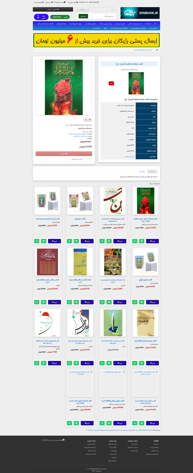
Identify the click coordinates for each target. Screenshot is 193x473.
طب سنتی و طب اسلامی (135, 23)
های (101, 430)
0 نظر (80, 159)
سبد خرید (41, 17)
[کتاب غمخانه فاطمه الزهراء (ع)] (64, 87)
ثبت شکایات (154, 450)
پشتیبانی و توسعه (101, 468)
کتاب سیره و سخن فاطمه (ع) (145, 341)
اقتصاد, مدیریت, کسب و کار (45, 23)
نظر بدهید (75, 159)
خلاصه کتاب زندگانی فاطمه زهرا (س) (80, 281)
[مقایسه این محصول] (134, 241)
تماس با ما (135, 443)
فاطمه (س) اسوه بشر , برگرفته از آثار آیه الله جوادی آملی (113, 341)
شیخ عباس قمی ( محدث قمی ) (77, 133)
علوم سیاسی (153, 28)
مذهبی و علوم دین (90, 23)
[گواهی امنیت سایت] (53, 440)
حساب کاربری (92, 443)
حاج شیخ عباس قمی (129, 430)
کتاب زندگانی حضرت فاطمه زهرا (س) (47, 281)
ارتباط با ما (148, 23)
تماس (60, 17)
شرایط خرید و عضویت (152, 453)
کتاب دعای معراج (145, 280)
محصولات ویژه (112, 460)
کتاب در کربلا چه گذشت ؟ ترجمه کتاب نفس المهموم (112, 220)
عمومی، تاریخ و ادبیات (75, 23)
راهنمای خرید (154, 447)
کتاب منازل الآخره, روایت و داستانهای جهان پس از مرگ (113, 280)
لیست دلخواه (92, 450)
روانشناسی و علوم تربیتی (138, 28)
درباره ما (155, 443)
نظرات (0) (142, 171)
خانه (155, 23)
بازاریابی (114, 457)
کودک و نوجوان (61, 23)
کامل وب (89, 468)
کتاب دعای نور (80, 219)
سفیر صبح (85, 131)
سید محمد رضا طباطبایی (80, 136)
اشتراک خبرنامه (91, 453)
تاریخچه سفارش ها (90, 447)
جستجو (82, 9)
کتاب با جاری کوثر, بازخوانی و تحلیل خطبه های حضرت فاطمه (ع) (80, 341)
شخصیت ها (113, 447)
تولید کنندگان (112, 443)
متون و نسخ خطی (120, 23)
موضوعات (114, 450)
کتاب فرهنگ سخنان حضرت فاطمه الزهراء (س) (145, 220)
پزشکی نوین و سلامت (105, 23)
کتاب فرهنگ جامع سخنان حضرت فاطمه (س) (80, 402)
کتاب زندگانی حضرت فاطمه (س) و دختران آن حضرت (145, 402)
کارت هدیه (113, 453)
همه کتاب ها (96, 28)
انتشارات (89, 430)
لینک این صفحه (129, 156)
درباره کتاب (152, 171)
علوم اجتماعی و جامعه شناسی (119, 28)
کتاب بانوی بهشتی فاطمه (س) (113, 401)
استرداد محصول (133, 447)
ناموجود (63, 153)
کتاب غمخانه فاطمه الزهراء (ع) (143, 49)
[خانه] (157, 49)
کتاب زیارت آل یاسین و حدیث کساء (47, 218)
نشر (93, 430)
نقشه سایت (134, 450)
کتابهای (97, 430)
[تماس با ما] (98, 2)
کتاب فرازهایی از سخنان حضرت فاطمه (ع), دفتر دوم (47, 342)
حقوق (105, 28)
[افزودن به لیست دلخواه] (141, 241)
